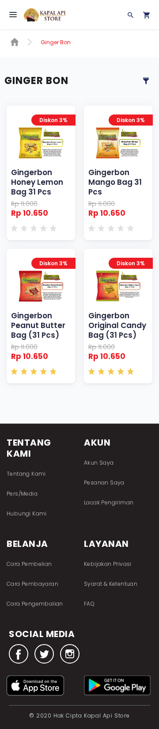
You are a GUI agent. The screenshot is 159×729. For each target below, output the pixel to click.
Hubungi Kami (27, 513)
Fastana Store (48, 19)
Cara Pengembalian (35, 603)
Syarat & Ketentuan (110, 584)
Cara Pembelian (29, 564)
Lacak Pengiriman (108, 502)
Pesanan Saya (104, 482)
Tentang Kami (26, 473)
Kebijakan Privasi (108, 564)
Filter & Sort (145, 81)
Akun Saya (99, 462)
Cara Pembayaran (32, 584)
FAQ (89, 603)
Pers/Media (22, 493)
